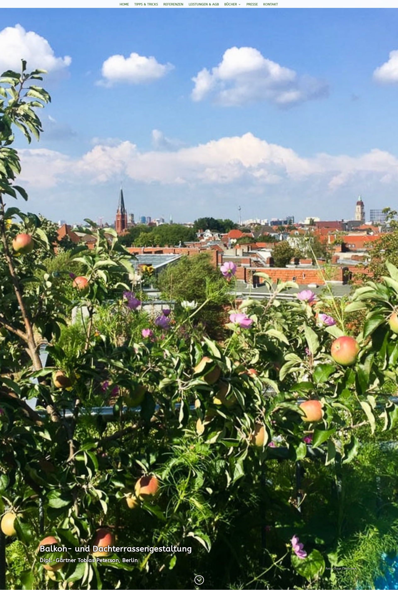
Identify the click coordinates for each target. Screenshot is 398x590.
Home (124, 4)
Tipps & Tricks (146, 4)
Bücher (230, 4)
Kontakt (270, 4)
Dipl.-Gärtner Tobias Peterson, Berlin (89, 560)
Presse (252, 4)
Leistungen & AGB (204, 4)
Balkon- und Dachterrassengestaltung (117, 549)
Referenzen (173, 4)
